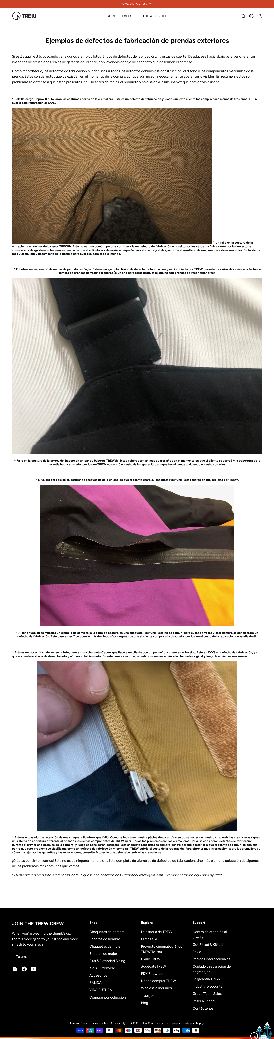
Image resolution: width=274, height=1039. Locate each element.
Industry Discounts (207, 986)
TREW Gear (147, 1023)
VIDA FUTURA (100, 990)
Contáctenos (203, 1008)
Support (199, 923)
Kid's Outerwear (102, 968)
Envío (197, 952)
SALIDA (95, 982)
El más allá (149, 939)
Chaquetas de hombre (107, 932)
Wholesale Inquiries (156, 988)
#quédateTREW (153, 966)
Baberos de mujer (103, 953)
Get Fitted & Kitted (208, 944)
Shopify (199, 1023)
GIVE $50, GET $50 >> (137, 3)
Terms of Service (79, 1023)
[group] (137, 4)
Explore (147, 923)
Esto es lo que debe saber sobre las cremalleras (128, 852)
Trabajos (147, 995)
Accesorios (98, 975)
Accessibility (118, 1023)
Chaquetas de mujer (105, 946)
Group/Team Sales (207, 993)
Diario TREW (150, 959)
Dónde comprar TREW (158, 981)
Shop (93, 923)
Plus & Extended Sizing (107, 961)
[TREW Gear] (24, 16)
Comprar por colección (107, 997)
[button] (129, 16)
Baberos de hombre (104, 939)
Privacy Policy (100, 1023)
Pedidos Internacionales (211, 959)
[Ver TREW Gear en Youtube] (33, 969)
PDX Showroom (153, 973)
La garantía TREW (206, 979)
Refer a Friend (204, 1001)
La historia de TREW (156, 932)
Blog (144, 1003)
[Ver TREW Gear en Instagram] (15, 969)
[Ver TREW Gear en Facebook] (24, 969)
